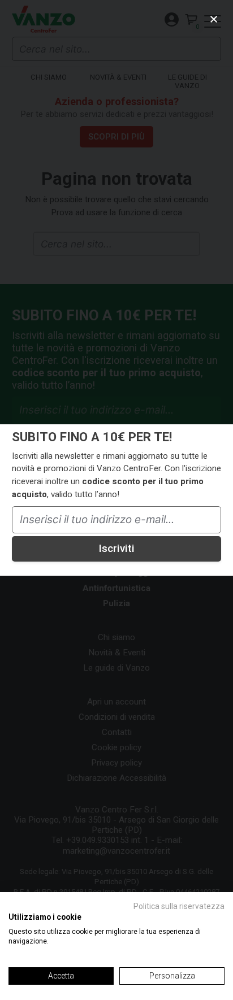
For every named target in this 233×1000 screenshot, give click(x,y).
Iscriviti (116, 548)
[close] (213, 19)
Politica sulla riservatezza (179, 906)
